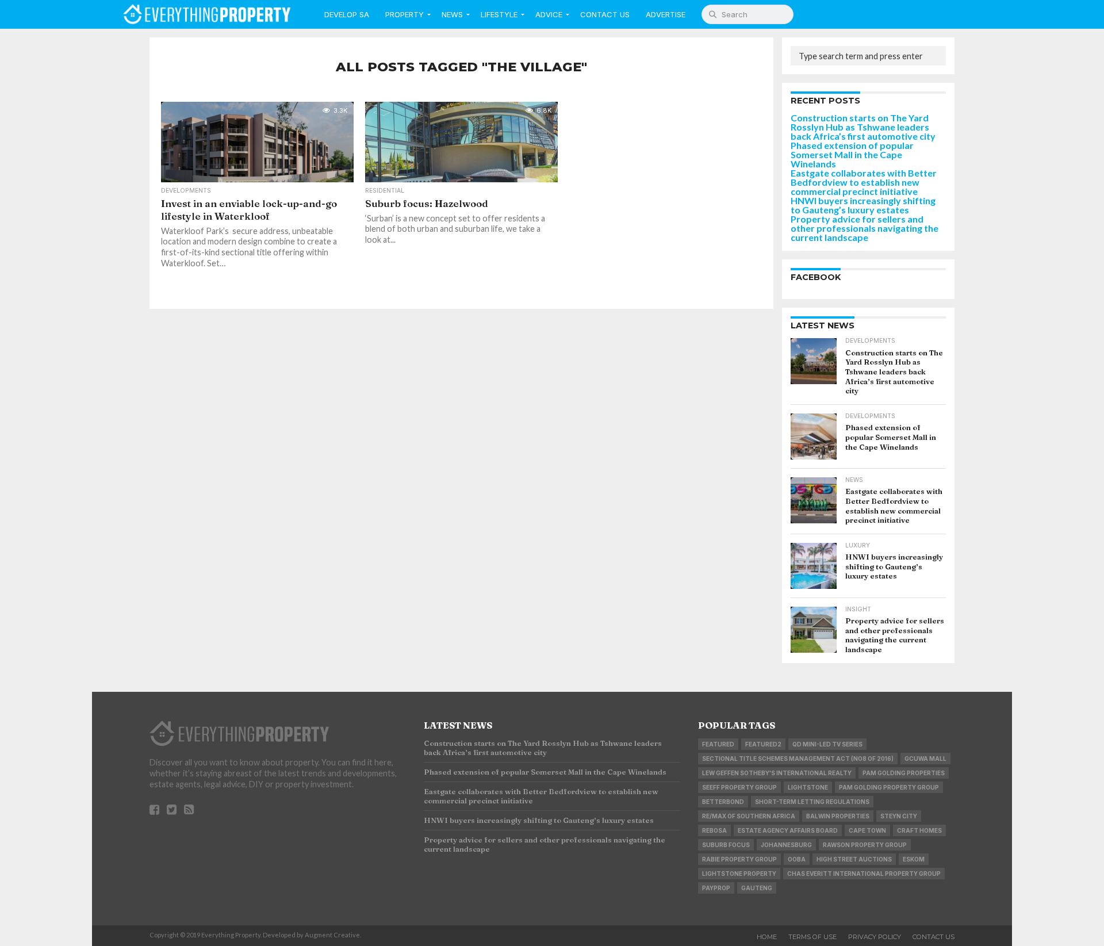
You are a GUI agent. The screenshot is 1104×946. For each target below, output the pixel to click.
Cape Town (867, 830)
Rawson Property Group (865, 844)
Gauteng (756, 887)
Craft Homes (919, 830)
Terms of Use (812, 937)
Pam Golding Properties (903, 772)
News (452, 14)
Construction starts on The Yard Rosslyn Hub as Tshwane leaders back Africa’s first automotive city (863, 126)
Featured (718, 744)
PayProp (716, 887)
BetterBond (723, 801)
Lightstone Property (739, 873)
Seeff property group (739, 787)
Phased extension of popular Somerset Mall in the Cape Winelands (852, 154)
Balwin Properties (837, 816)
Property (404, 14)
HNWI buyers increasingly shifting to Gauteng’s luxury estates (863, 205)
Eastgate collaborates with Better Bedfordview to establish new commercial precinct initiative (864, 182)
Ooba (797, 859)
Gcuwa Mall (925, 758)
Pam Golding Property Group (889, 787)
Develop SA (346, 14)
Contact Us (605, 14)
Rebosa (714, 830)
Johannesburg (786, 844)
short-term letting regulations (812, 801)
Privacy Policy (874, 937)
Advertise (665, 14)
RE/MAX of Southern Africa (748, 816)
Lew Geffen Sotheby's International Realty (777, 772)
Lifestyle (499, 14)
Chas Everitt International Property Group (864, 873)
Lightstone (808, 787)
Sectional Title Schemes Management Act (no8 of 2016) (798, 758)
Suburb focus (726, 844)
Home (767, 937)
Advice (548, 14)
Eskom (914, 859)
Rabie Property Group (739, 859)
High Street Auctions (854, 859)
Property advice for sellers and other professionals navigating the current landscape (864, 228)
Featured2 (763, 744)
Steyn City (898, 816)
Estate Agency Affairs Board (788, 830)
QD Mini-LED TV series (827, 744)
